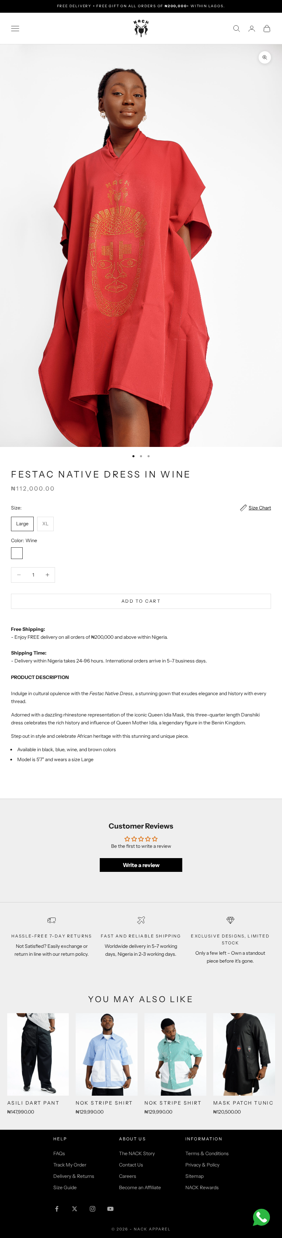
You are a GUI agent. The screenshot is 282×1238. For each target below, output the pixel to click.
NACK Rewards (202, 1187)
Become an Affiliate (140, 1187)
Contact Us (131, 1165)
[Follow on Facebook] (56, 1208)
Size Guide (65, 1187)
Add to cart (141, 601)
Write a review (141, 865)
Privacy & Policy (202, 1165)
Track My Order (69, 1165)
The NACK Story (137, 1153)
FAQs (59, 1153)
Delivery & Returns (73, 1176)
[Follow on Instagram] (92, 1208)
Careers (127, 1176)
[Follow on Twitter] (74, 1208)
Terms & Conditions (207, 1153)
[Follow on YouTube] (110, 1208)
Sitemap (194, 1176)
